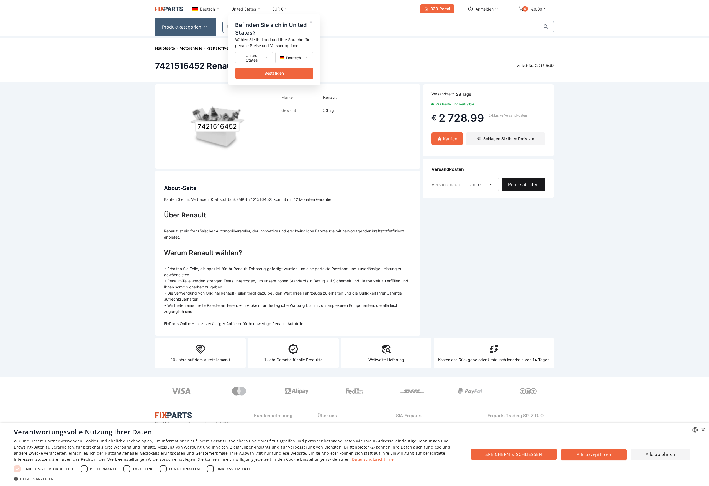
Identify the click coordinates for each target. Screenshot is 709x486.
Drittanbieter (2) (359, 447)
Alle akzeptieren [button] (594, 455)
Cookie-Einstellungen (306, 459)
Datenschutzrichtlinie (373, 459)
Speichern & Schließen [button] (513, 454)
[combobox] (695, 430)
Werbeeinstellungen (127, 459)
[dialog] (354, 454)
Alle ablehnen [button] (660, 454)
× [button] (703, 430)
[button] (234, 478)
